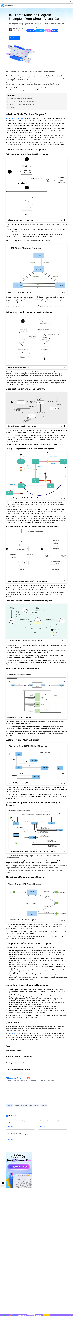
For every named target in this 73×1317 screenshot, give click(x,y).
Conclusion (13, 107)
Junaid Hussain (18, 29)
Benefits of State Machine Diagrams (22, 104)
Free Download (14, 38)
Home (7, 71)
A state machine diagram (14, 118)
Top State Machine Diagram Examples (23, 101)
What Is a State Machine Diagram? (21, 99)
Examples (13, 71)
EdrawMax (12, 1033)
